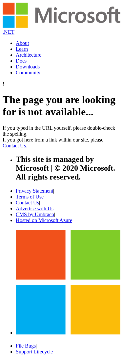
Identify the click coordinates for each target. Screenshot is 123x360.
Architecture (28, 55)
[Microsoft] (68, 332)
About (22, 43)
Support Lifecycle (34, 351)
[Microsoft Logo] (61, 26)
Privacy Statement (34, 191)
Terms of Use (30, 196)
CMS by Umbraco (35, 214)
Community (28, 72)
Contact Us (27, 202)
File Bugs (26, 346)
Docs (21, 61)
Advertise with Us (34, 208)
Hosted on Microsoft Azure (44, 220)
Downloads (28, 66)
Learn (22, 49)
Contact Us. (15, 145)
